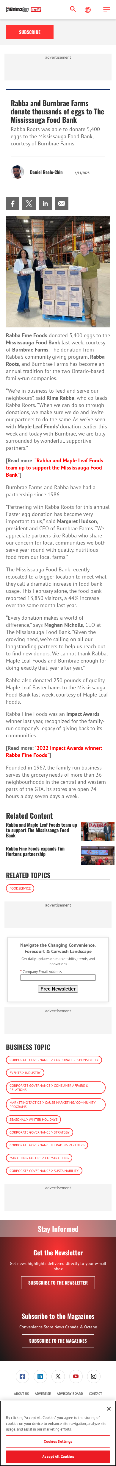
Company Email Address (41, 971)
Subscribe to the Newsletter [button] (58, 1282)
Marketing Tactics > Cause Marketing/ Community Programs (53, 1104)
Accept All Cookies (57, 1456)
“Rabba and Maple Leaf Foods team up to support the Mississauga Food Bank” (54, 467)
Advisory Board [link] (70, 1394)
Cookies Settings (58, 1441)
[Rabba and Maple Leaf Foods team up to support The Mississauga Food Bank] (98, 831)
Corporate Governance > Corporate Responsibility (54, 1060)
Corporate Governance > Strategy (40, 1132)
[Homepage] (23, 10)
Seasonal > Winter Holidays (33, 1119)
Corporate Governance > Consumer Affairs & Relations (49, 1087)
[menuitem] (12, 203)
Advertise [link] (43, 1394)
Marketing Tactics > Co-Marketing (39, 1158)
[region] (58, 1433)
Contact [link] (95, 1394)
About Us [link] (21, 1394)
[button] (106, 9)
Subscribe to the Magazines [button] (58, 1340)
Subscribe (29, 32)
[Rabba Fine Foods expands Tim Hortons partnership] (98, 855)
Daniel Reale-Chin (46, 172)
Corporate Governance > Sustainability (44, 1170)
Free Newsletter (58, 988)
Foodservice (20, 888)
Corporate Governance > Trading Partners (47, 1145)
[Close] (108, 1408)
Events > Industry (25, 1072)
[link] (12, 203)
